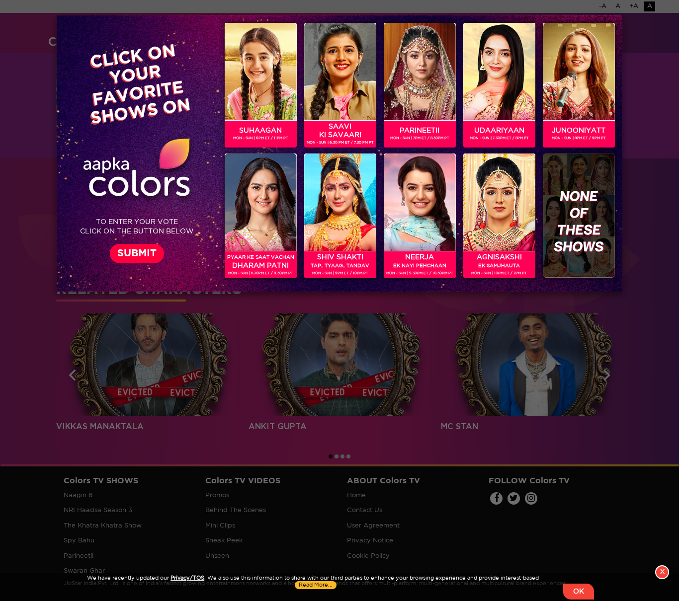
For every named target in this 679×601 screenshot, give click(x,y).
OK (578, 592)
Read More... (316, 585)
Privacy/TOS (187, 578)
